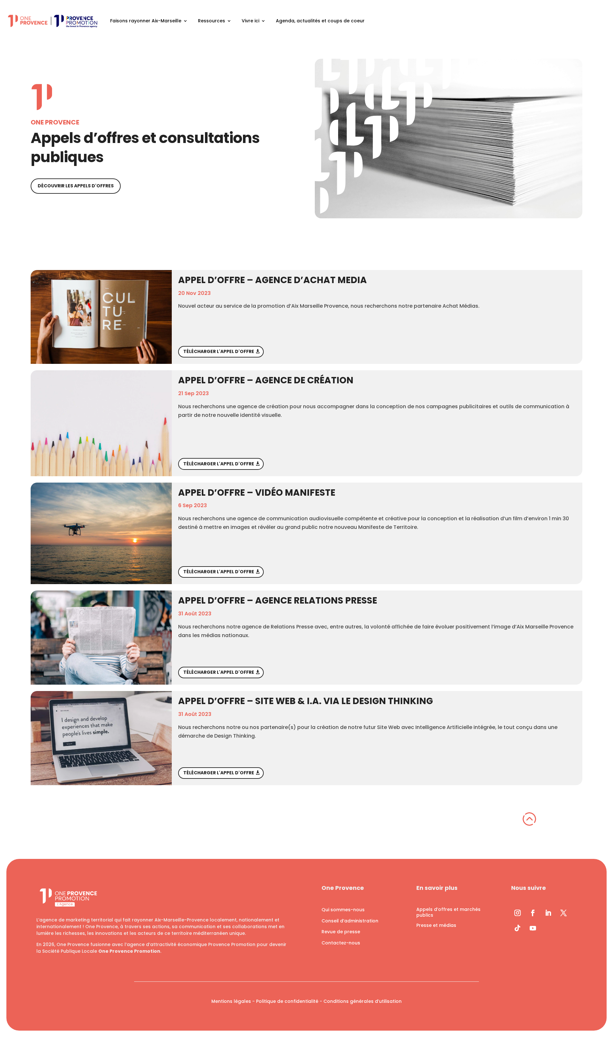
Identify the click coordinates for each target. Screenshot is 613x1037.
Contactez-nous (341, 943)
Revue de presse (341, 931)
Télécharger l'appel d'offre (218, 351)
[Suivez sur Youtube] (532, 928)
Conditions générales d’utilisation (362, 1001)
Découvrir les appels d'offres (76, 186)
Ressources (211, 21)
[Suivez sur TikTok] (517, 928)
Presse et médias (436, 925)
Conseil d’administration (350, 921)
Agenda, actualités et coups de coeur (320, 21)
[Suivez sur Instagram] (517, 912)
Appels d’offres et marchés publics (448, 912)
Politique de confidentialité (287, 1001)
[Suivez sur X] (563, 912)
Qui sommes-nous (343, 909)
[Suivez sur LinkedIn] (548, 912)
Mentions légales (231, 1001)
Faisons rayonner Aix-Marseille (145, 21)
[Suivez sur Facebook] (532, 912)
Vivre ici (250, 21)
